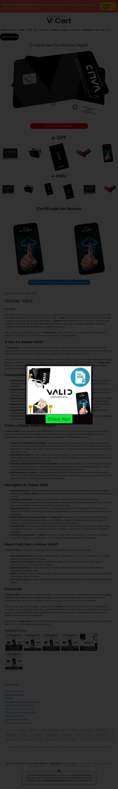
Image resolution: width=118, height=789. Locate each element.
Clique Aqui (59, 419)
